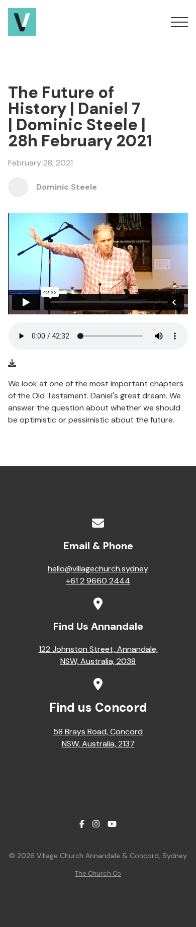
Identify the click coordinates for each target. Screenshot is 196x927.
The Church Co (98, 873)
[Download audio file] (12, 364)
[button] (179, 22)
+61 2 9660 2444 (98, 580)
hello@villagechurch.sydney (98, 568)
